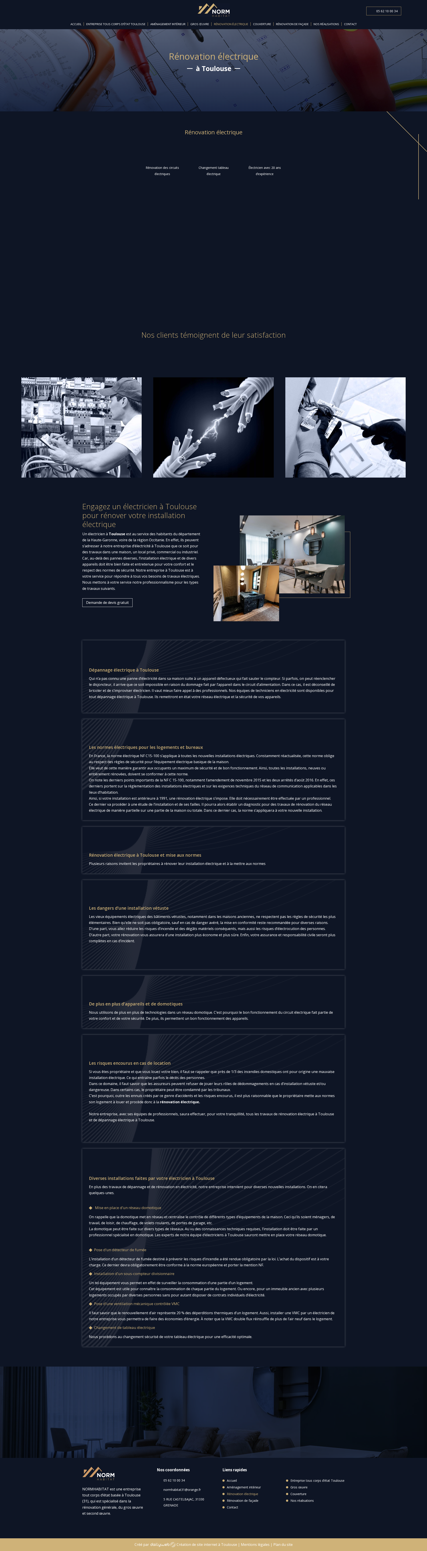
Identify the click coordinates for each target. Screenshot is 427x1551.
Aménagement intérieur (167, 24)
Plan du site (283, 1544)
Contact (350, 24)
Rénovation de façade (292, 24)
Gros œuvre (199, 24)
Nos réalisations (326, 24)
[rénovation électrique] (292, 592)
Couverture (262, 24)
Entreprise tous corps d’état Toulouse (115, 24)
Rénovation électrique (231, 24)
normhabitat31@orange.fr (182, 1490)
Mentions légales (255, 1544)
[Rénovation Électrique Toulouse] (148, 293)
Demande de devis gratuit (252, 268)
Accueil (75, 24)
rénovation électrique (179, 1101)
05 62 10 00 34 (387, 11)
